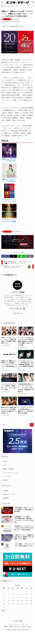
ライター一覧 (24, 624)
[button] (5, 256)
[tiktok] (21, 308)
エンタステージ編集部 (17, 292)
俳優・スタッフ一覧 (9, 494)
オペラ (5, 465)
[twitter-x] (14, 308)
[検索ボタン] (32, 2)
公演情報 (5, 490)
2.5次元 (5, 461)
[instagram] (17, 308)
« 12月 (3, 610)
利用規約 (24, 626)
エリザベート (16, 19)
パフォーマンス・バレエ (10, 472)
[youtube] (24, 308)
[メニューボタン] (2, 2)
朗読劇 (5, 480)
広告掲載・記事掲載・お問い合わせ (12, 626)
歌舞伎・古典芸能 (8, 469)
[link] (11, 308)
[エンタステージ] (17, 2)
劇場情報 (5, 498)
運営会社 (29, 626)
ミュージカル (7, 19)
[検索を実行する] (32, 424)
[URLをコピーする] (30, 256)
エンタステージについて (14, 624)
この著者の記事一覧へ (17, 313)
